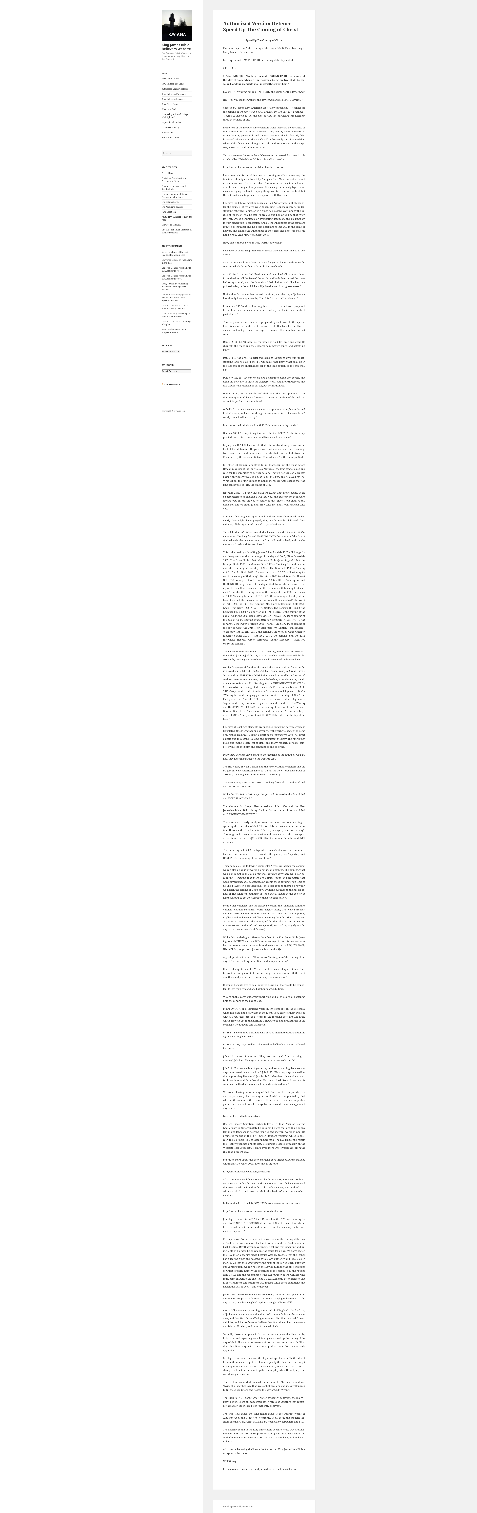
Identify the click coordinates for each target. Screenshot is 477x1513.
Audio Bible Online (170, 137)
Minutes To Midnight (171, 224)
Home (164, 73)
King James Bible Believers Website (176, 46)
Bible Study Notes (170, 104)
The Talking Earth (170, 202)
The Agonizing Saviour (172, 207)
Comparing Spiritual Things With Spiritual (175, 116)
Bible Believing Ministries (174, 94)
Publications (167, 132)
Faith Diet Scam (169, 211)
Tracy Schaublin (169, 283)
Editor (165, 267)
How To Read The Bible (173, 83)
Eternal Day (167, 173)
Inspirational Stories (171, 122)
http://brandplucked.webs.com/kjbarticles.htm (271, 1469)
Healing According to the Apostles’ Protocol (175, 286)
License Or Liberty (170, 127)
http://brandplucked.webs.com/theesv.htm (246, 1171)
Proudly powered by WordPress (238, 1506)
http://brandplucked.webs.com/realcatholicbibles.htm (253, 1211)
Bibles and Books (169, 109)
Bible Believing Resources (174, 99)
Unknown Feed (172, 384)
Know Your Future (170, 78)
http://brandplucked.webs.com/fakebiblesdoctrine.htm (253, 167)
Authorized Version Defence (175, 88)
